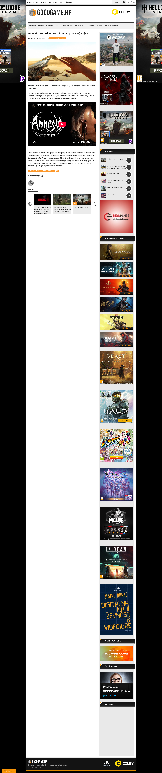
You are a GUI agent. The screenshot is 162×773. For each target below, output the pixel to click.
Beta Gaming (68, 26)
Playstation (56, 38)
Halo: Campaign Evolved (115, 187)
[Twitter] (128, 2)
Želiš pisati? (68, 2)
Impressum (30, 2)
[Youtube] (134, 2)
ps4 (57, 170)
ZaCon (99, 26)
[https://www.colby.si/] (108, 15)
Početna (32, 26)
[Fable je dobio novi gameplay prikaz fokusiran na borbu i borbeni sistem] (62, 199)
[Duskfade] (103, 195)
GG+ (57, 26)
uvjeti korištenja (41, 765)
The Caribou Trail (113, 173)
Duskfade (110, 194)
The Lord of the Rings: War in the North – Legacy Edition (117, 167)
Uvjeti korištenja (41, 2)
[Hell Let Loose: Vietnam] (103, 160)
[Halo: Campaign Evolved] (103, 188)
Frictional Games (46, 170)
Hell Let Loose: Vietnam (81, 207)
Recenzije (49, 26)
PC (50, 38)
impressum (31, 765)
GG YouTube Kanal (112, 26)
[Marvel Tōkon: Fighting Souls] (103, 181)
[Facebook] (131, 2)
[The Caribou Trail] (103, 174)
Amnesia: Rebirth (34, 170)
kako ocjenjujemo (53, 765)
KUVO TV (92, 26)
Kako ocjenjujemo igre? (55, 2)
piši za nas (63, 765)
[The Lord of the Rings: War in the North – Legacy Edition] (103, 167)
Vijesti (41, 26)
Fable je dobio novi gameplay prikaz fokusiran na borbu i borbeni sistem (62, 209)
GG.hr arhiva (79, 26)
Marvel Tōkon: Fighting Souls (115, 182)
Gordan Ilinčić (43, 38)
